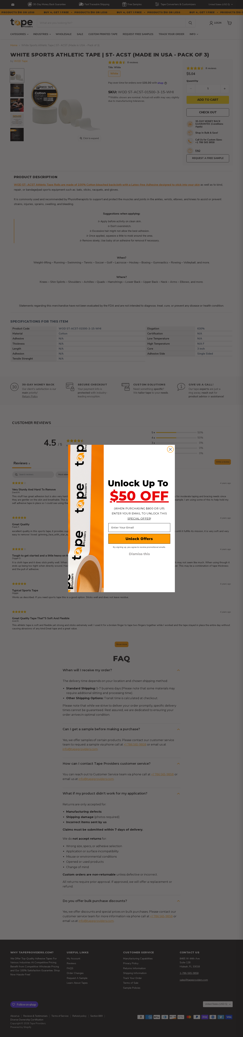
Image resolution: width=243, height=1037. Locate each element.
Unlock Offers (139, 539)
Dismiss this (139, 554)
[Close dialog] (170, 449)
